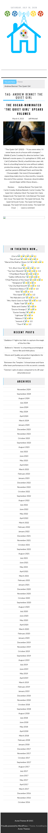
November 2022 (24, 487)
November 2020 (24, 593)
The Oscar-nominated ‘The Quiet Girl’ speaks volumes (23, 109)
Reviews (11, 187)
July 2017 (24, 771)
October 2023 (24, 438)
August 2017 (24, 766)
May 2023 (24, 460)
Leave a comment (28, 208)
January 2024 (23, 425)
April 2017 (24, 784)
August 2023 (24, 447)
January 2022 (23, 531)
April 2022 (24, 518)
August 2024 (24, 398)
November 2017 (24, 753)
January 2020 (23, 638)
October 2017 (24, 758)
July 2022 (24, 505)
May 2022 (24, 514)
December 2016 (24, 793)
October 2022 (24, 491)
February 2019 (24, 687)
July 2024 (24, 403)
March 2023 (24, 469)
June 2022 (24, 509)
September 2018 (24, 709)
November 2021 (24, 540)
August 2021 (24, 553)
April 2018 (24, 731)
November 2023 (24, 434)
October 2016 (24, 802)
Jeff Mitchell (33, 119)
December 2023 (24, 429)
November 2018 (24, 700)
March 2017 (24, 789)
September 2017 (24, 762)
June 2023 (24, 456)
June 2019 (24, 669)
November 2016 (24, 798)
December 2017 (24, 749)
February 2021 (24, 580)
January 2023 (23, 478)
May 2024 (24, 411)
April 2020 (24, 624)
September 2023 (24, 443)
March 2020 (24, 629)
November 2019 (24, 647)
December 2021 (24, 536)
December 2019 (24, 642)
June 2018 (24, 722)
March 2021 (24, 576)
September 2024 (24, 394)
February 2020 (24, 633)
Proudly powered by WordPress (14, 826)
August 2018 (24, 713)
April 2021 (24, 571)
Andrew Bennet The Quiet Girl (30, 187)
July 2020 (24, 611)
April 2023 (24, 465)
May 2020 (24, 620)
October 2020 (24, 598)
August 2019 (24, 660)
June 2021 (24, 562)
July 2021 (24, 558)
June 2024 (24, 407)
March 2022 (24, 522)
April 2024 (24, 416)
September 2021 (24, 549)
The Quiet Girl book (32, 199)
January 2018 (23, 744)
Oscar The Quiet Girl (16, 199)
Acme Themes (24, 829)
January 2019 (23, 691)
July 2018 (24, 718)
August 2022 (24, 500)
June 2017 (24, 775)
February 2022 (24, 527)
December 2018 (24, 695)
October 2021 (24, 545)
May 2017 (24, 780)
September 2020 (24, 602)
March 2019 (24, 682)
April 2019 (24, 678)
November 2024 (24, 389)
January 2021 (23, 585)
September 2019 (24, 656)
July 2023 (24, 451)
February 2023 (24, 474)
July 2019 (24, 664)
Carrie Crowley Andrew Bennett (16, 190)
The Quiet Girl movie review (22, 205)
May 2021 (24, 567)
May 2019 (24, 673)
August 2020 (24, 607)
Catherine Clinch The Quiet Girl (25, 193)
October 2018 (24, 704)
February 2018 (24, 740)
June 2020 (24, 616)
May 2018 (24, 727)
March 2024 (24, 420)
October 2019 (24, 651)
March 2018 (24, 735)
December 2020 (24, 589)
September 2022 (24, 496)
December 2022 (24, 482)
